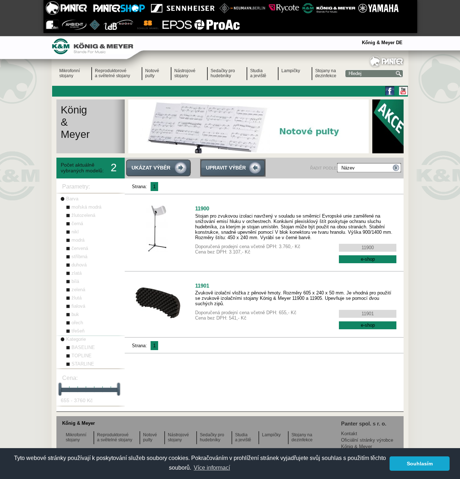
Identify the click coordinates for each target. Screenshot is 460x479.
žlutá (77, 298)
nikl (75, 231)
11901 (202, 286)
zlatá (77, 273)
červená (80, 248)
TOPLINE (82, 355)
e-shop (368, 259)
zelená (78, 289)
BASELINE (83, 347)
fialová (78, 306)
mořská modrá (86, 207)
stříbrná (79, 256)
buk (75, 314)
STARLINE (83, 364)
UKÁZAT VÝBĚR (151, 168)
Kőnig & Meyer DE (382, 42)
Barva (72, 198)
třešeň (78, 331)
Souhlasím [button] (420, 463)
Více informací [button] (212, 468)
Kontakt (349, 433)
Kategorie (76, 339)
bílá (75, 281)
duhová (79, 265)
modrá (78, 240)
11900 (202, 208)
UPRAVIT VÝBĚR (226, 168)
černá (77, 223)
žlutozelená (83, 215)
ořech (77, 322)
